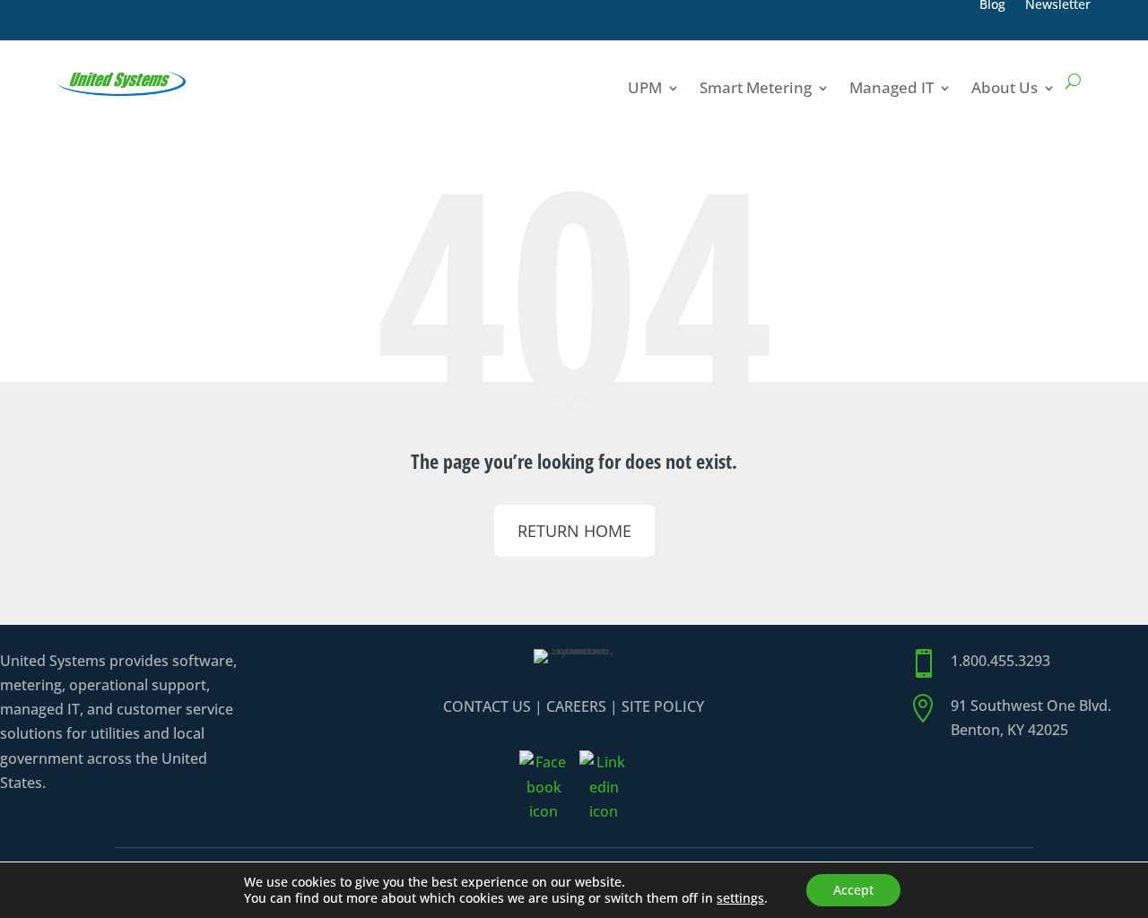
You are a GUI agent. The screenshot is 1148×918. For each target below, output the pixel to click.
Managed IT (891, 87)
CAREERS (576, 706)
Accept (853, 889)
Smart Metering (756, 87)
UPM (645, 87)
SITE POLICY (663, 706)
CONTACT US (487, 706)
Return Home (574, 530)
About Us (1004, 87)
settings (740, 898)
